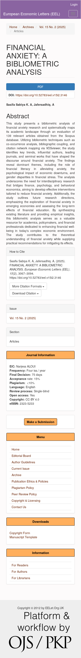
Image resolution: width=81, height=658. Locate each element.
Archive (16, 475)
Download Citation (24, 293)
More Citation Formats (27, 286)
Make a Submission (40, 422)
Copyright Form (20, 533)
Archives (28, 27)
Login (74, 4)
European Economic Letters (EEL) (31, 13)
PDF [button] (40, 87)
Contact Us (19, 507)
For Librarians (21, 578)
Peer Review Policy (24, 494)
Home (13, 27)
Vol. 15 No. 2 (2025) (52, 27)
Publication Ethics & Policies (30, 481)
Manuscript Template (23, 537)
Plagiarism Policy (23, 488)
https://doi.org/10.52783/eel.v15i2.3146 (41, 95)
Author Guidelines (23, 462)
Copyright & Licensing (26, 500)
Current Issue (20, 468)
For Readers (20, 565)
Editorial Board (21, 456)
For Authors (19, 571)
